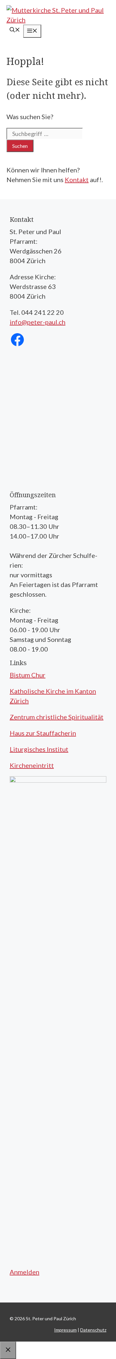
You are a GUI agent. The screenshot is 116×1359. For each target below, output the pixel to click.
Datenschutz (93, 1330)
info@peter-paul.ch (37, 322)
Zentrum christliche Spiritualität (56, 717)
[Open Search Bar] (14, 30)
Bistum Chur (27, 675)
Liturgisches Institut (39, 749)
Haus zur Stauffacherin (43, 733)
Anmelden (24, 1272)
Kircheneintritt (32, 765)
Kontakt (77, 179)
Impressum (65, 1330)
